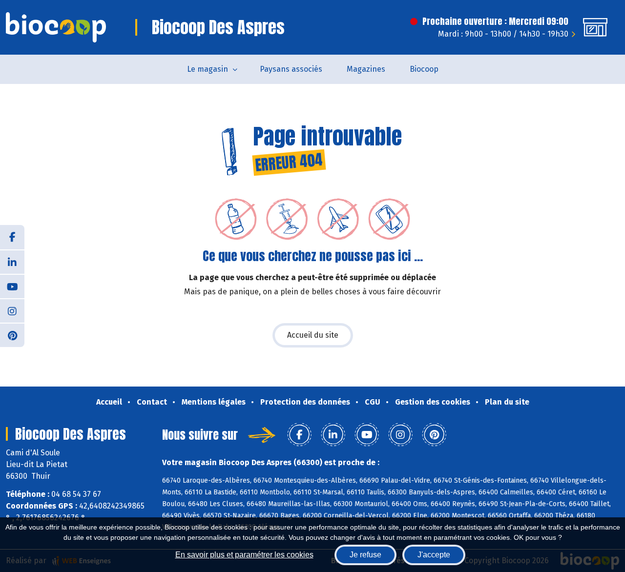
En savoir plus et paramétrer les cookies (244, 555)
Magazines (366, 69)
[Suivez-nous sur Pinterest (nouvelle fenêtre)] (12, 335)
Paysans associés (291, 69)
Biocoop (424, 69)
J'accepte (433, 555)
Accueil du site (312, 335)
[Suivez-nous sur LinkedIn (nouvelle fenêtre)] (12, 261)
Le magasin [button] (207, 69)
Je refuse (365, 555)
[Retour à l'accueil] (56, 27)
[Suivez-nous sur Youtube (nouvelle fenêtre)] (12, 286)
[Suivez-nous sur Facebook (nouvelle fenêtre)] (12, 237)
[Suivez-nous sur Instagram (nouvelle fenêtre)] (12, 310)
